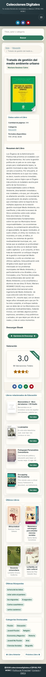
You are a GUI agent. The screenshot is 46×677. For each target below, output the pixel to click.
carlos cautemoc (14, 610)
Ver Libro (33, 417)
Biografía (29, 646)
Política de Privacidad (22, 670)
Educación (16, 48)
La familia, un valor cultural (32, 568)
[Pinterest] (28, 23)
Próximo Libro (32, 654)
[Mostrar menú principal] (41, 17)
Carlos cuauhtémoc (15, 604)
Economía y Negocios (16, 636)
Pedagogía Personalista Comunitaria (28, 451)
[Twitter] (18, 23)
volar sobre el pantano (16, 595)
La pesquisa (23, 427)
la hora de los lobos (15, 590)
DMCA (23, 673)
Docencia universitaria (14, 569)
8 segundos (27, 600)
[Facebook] (23, 23)
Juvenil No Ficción (14, 641)
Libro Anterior (14, 654)
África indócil (14, 527)
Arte (27, 641)
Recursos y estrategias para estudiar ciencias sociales (32, 530)
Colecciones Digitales (23, 4)
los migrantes (12, 600)
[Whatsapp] (26, 386)
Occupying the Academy (23, 476)
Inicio (7, 48)
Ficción (10, 626)
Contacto (36, 670)
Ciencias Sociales (14, 646)
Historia (32, 636)
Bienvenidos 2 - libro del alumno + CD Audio (27, 403)
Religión (26, 631)
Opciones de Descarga (23, 336)
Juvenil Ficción (13, 631)
